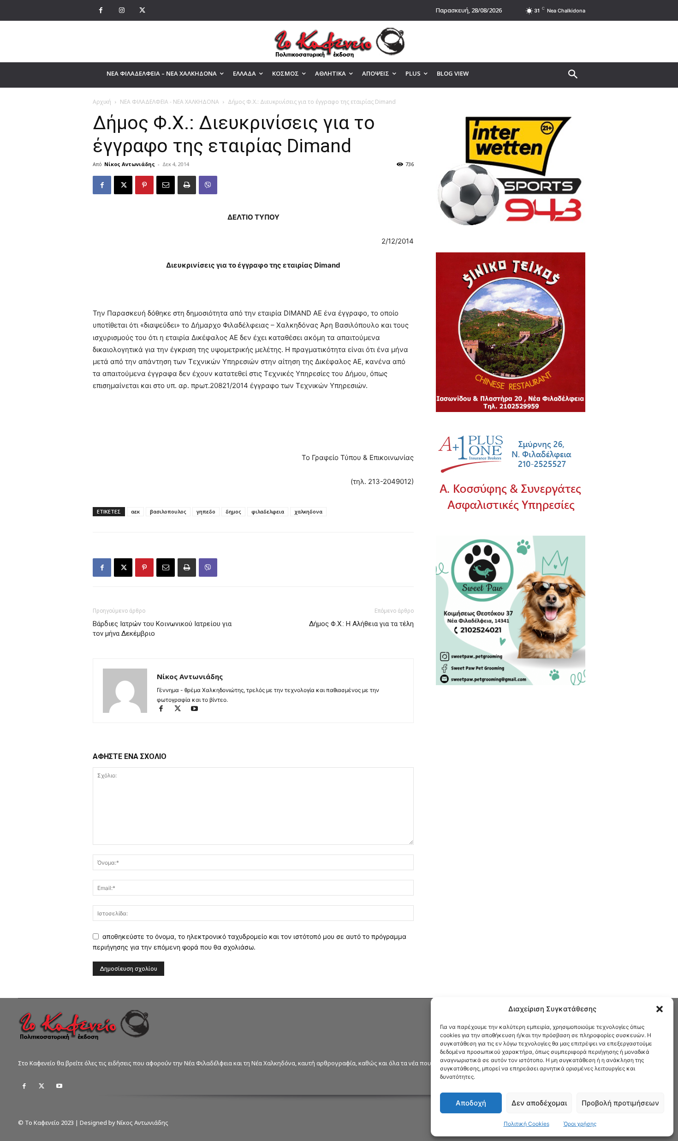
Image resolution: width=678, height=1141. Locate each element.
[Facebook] (101, 10)
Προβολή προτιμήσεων (620, 1103)
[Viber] (208, 185)
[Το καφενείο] (339, 41)
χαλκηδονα (308, 511)
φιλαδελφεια (267, 511)
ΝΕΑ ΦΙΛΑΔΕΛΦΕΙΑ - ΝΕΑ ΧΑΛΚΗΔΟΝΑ (169, 102)
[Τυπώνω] (187, 185)
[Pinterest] (144, 185)
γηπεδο (205, 511)
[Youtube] (197, 709)
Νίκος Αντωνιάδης (129, 164)
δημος (233, 511)
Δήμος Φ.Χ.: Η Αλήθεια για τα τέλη (361, 624)
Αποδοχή (471, 1103)
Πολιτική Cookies (526, 1123)
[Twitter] (42, 1086)
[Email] (165, 185)
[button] (659, 1009)
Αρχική (102, 102)
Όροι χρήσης (580, 1123)
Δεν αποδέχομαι (539, 1103)
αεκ (135, 511)
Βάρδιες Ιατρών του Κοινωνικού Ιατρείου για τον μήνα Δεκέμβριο (162, 629)
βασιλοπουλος (168, 511)
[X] (142, 10)
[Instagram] (121, 10)
